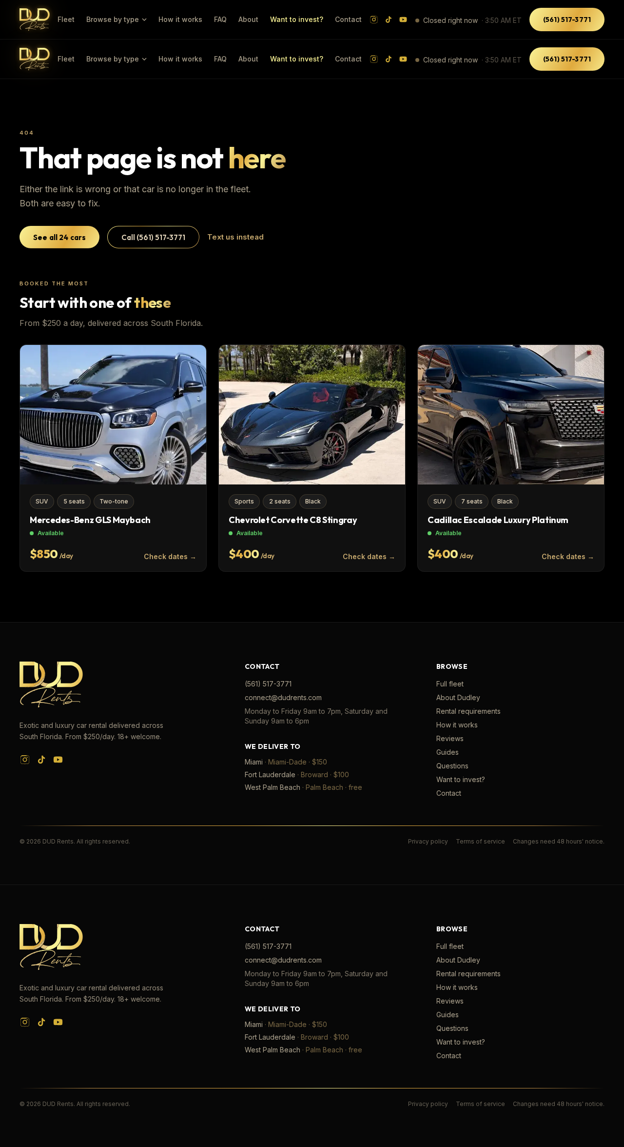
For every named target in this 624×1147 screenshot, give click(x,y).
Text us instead (235, 236)
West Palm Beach (272, 787)
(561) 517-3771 (567, 19)
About (248, 19)
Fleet (66, 19)
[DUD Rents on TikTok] (388, 19)
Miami (254, 762)
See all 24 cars (59, 237)
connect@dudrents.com (283, 697)
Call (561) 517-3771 (153, 237)
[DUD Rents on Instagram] (374, 19)
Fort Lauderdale (270, 774)
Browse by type (112, 19)
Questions (452, 766)
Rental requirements (468, 711)
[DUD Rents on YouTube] (403, 19)
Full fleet (450, 684)
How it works (180, 19)
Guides (447, 752)
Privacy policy (428, 841)
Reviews (450, 738)
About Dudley (458, 697)
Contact (348, 19)
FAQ (220, 19)
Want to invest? (296, 19)
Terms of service (480, 841)
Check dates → (170, 556)
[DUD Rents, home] (35, 19)
